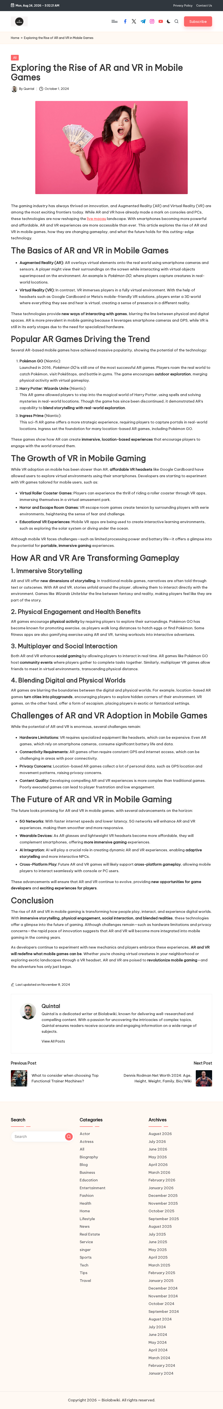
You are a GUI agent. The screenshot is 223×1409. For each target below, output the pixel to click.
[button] (198, 21)
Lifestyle (87, 1218)
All (15, 58)
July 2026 (157, 1141)
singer (85, 1249)
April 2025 (158, 1257)
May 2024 (158, 1342)
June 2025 (158, 1241)
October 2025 (161, 1211)
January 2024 (161, 1373)
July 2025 (157, 1234)
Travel (85, 1280)
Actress (87, 1141)
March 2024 (159, 1357)
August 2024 (160, 1319)
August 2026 (160, 1133)
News (85, 1226)
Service (86, 1241)
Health (85, 1203)
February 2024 (162, 1365)
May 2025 (158, 1249)
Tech (84, 1265)
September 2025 (164, 1218)
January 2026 (161, 1188)
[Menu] (114, 21)
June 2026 (158, 1149)
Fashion (87, 1195)
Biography (89, 1157)
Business (87, 1172)
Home (15, 38)
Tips (84, 1272)
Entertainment (92, 1188)
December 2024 (163, 1288)
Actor (85, 1133)
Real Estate (90, 1234)
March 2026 (159, 1172)
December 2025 (163, 1195)
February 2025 (162, 1272)
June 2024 (158, 1334)
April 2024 (158, 1350)
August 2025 (160, 1226)
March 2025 (159, 1265)
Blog (84, 1164)
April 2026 (158, 1164)
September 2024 (164, 1311)
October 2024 (161, 1303)
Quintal (51, 1006)
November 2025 (163, 1203)
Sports (86, 1257)
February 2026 (162, 1180)
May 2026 (158, 1157)
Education (89, 1180)
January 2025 (161, 1280)
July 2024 (157, 1327)
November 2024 (163, 1296)
